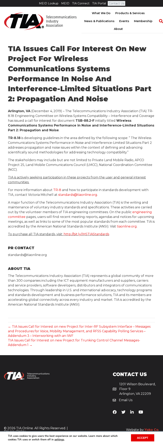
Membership (143, 21)
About (118, 29)
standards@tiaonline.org (77, 195)
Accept (142, 437)
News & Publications (99, 21)
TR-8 (57, 190)
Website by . (142, 430)
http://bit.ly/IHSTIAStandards (86, 234)
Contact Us (116, 3)
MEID (65, 3)
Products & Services (130, 13)
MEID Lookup (48, 3)
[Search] (159, 21)
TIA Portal (99, 3)
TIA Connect (80, 3)
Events (124, 21)
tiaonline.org (127, 226)
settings (59, 439)
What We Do (101, 13)
